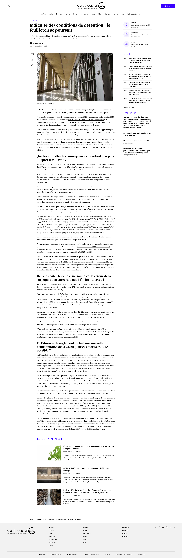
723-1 (107, 219)
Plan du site (141, 554)
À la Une (43, 14)
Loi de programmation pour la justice (76, 132)
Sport (93, 14)
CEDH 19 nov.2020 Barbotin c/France (90, 429)
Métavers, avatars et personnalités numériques (137, 142)
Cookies (107, 554)
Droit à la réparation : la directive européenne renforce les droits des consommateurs (140, 92)
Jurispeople (52, 542)
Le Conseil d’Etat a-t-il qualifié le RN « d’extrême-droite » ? (137, 134)
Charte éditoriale (56, 554)
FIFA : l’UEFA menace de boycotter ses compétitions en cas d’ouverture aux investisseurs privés (140, 76)
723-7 (113, 219)
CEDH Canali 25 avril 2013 (73, 403)
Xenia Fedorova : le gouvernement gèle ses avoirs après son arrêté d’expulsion (139, 84)
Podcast (125, 536)
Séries (122, 14)
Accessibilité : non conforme (124, 554)
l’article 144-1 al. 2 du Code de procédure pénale (86, 119)
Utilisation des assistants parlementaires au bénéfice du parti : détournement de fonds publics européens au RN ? (137, 151)
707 (91, 219)
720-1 (96, 219)
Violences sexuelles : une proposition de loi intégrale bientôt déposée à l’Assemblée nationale (140, 60)
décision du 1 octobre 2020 (52, 164)
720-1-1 (102, 219)
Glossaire (125, 530)
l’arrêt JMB (64, 206)
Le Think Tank (167, 6)
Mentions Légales (72, 554)
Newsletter (125, 527)
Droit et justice (87, 533)
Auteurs (51, 527)
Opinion (107, 14)
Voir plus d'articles (128, 107)
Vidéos (124, 533)
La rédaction (39, 43)
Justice (51, 14)
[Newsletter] (126, 34)
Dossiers (115, 14)
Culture (100, 14)
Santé (84, 539)
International (84, 14)
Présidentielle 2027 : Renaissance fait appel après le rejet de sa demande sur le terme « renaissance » (140, 100)
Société (75, 14)
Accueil (31, 519)
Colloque (51, 530)
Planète (85, 536)
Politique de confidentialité (91, 554)
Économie (59, 14)
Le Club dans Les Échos (134, 14)
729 (40, 221)
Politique (67, 14)
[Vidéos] (126, 44)
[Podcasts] (126, 25)
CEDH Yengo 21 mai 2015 (86, 406)
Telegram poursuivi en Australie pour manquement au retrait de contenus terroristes (140, 68)
